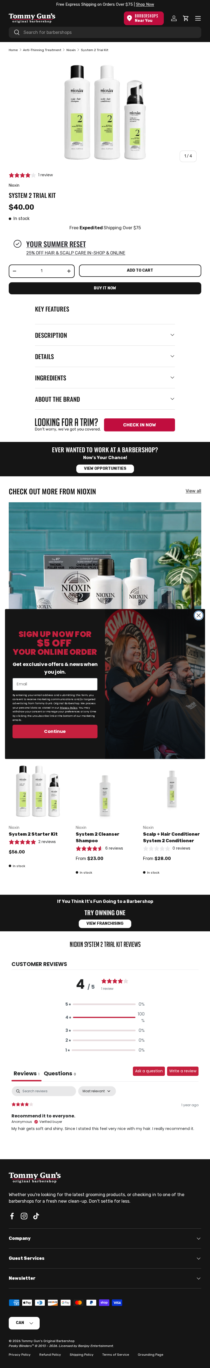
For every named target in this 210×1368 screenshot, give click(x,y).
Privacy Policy (69, 707)
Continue (55, 731)
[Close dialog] (198, 615)
